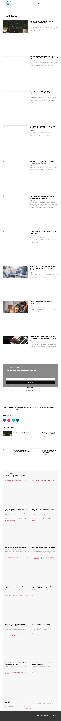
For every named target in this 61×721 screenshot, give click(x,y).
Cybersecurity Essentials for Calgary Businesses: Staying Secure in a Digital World (43, 338)
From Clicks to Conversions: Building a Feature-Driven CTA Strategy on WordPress (43, 268)
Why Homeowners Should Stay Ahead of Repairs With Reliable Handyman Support (44, 57)
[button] (39, 3)
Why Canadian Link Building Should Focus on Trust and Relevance (42, 22)
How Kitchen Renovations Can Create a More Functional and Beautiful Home (43, 127)
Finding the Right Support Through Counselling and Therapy (42, 162)
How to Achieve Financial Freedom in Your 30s (43, 701)
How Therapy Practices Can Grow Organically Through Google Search (42, 92)
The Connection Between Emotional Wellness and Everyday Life (42, 197)
